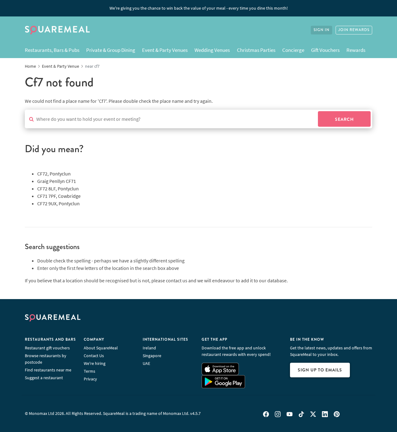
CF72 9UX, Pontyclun (58, 203)
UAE (146, 363)
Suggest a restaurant (44, 377)
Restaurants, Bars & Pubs (52, 50)
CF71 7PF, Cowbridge (59, 196)
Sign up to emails (320, 370)
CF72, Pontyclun (54, 174)
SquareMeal (57, 30)
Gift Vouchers (325, 50)
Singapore (152, 355)
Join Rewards (353, 30)
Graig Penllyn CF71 (56, 181)
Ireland (149, 348)
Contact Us (94, 355)
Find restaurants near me (48, 370)
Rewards (355, 50)
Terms (89, 371)
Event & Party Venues (165, 50)
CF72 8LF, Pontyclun (58, 188)
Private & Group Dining (110, 50)
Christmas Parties (256, 50)
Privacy (90, 379)
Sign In (321, 30)
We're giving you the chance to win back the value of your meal (198, 8)
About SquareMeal (101, 348)
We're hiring (94, 363)
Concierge (293, 50)
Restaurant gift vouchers (47, 348)
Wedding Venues (212, 50)
